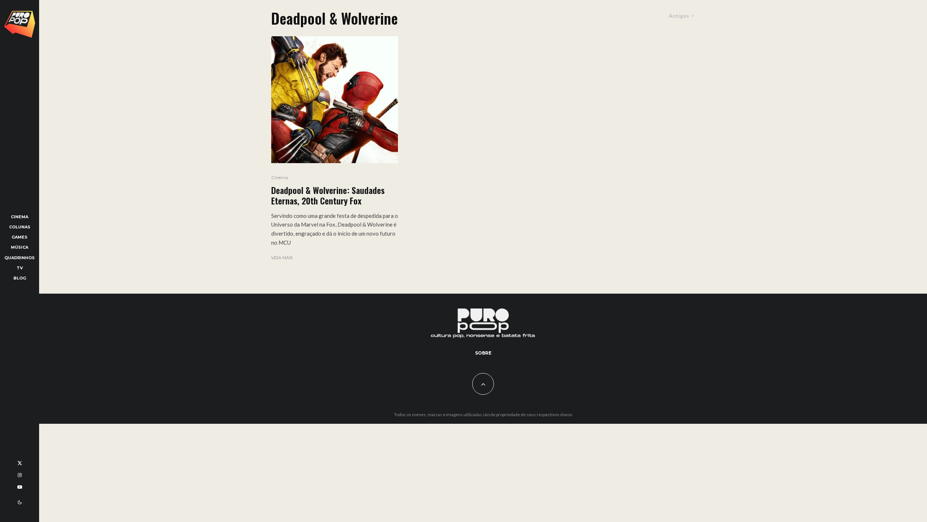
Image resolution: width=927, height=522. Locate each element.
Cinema (19, 216)
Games (20, 237)
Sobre (483, 353)
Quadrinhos (19, 257)
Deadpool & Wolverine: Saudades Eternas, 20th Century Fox (328, 195)
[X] (19, 463)
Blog (19, 278)
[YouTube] (19, 487)
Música (19, 247)
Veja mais (282, 257)
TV (20, 267)
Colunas (19, 226)
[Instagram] (20, 475)
